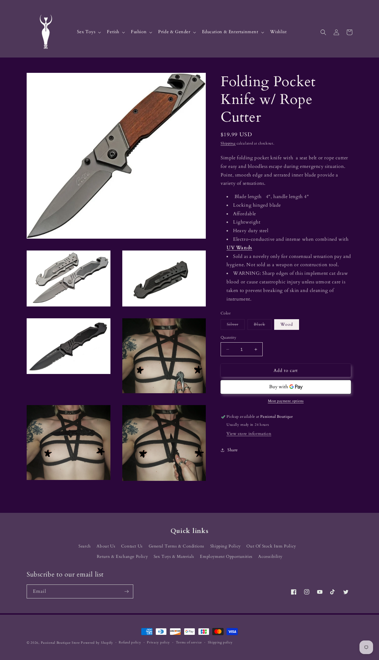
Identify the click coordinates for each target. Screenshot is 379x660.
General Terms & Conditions (177, 546)
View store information (249, 434)
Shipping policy (220, 642)
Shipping (228, 143)
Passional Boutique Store (60, 642)
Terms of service (189, 642)
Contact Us (132, 546)
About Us (106, 546)
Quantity (228, 337)
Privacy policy (158, 642)
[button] (88, 32)
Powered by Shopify (97, 642)
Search (84, 546)
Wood (286, 324)
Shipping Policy (225, 546)
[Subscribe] (126, 591)
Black (263, 325)
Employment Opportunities (226, 556)
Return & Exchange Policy (122, 556)
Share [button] (232, 450)
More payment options (286, 401)
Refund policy (130, 642)
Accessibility (270, 556)
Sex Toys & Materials (174, 556)
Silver (236, 325)
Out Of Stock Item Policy (271, 546)
